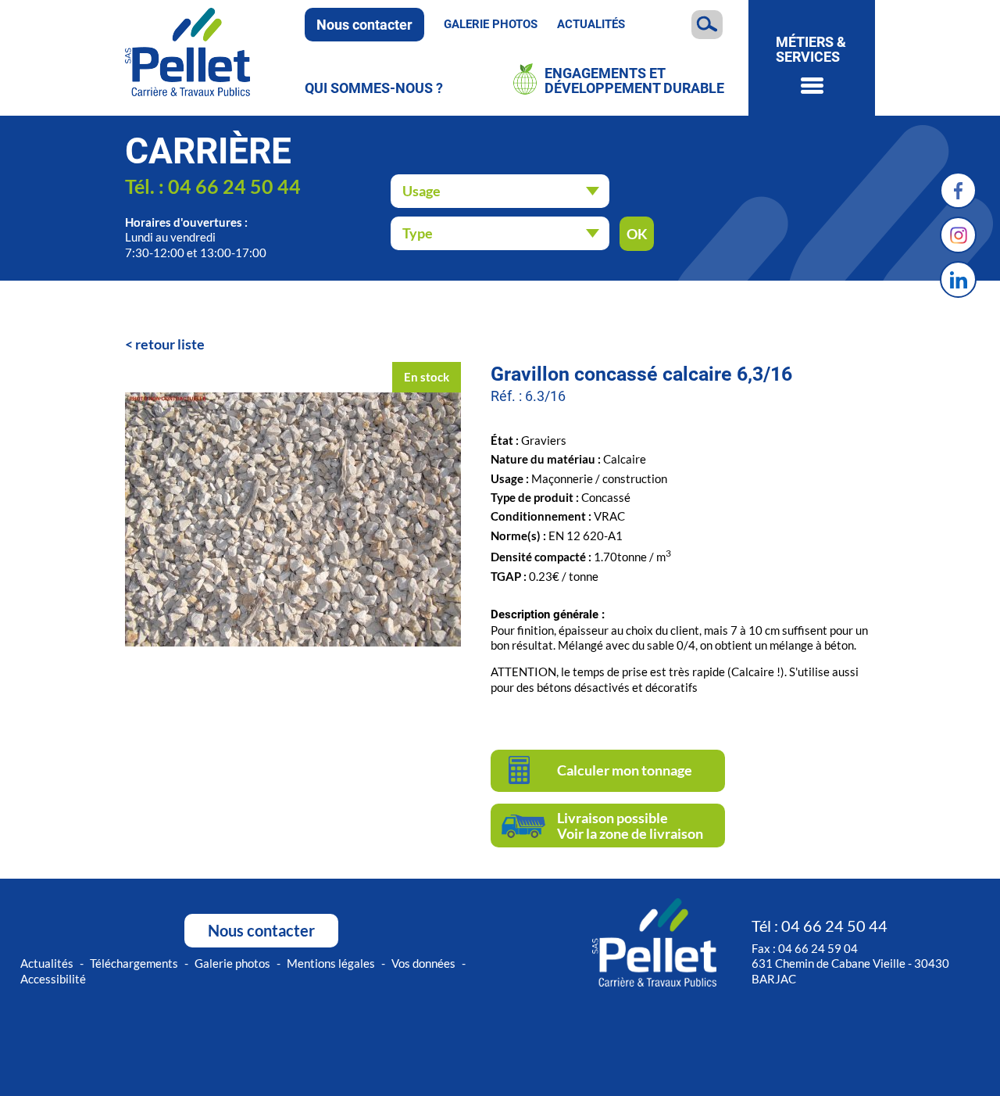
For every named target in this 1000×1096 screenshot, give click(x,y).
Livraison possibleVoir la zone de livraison (630, 825)
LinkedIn (958, 279)
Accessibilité (53, 979)
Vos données (423, 963)
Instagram (958, 235)
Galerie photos (491, 24)
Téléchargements (134, 963)
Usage (421, 190)
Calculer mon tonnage (624, 770)
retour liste (170, 344)
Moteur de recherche (707, 24)
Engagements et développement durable (634, 81)
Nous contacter (364, 24)
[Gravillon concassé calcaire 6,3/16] (293, 642)
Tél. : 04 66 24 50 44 (213, 186)
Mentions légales (331, 963)
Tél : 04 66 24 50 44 (820, 925)
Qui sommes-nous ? (374, 88)
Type (417, 233)
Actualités (591, 24)
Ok (637, 233)
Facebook (958, 190)
